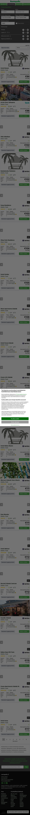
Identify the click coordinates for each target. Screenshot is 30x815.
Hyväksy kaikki (15, 418)
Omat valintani (15, 422)
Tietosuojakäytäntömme (15, 425)
